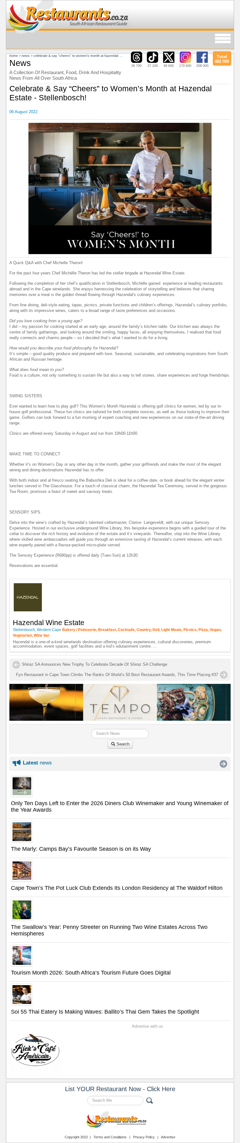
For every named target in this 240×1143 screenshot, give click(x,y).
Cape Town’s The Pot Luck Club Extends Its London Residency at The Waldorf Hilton (116, 888)
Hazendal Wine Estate (48, 623)
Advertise (168, 1137)
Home (13, 56)
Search (122, 744)
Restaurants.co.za (120, 1120)
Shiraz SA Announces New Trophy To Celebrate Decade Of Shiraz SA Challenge (94, 664)
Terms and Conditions (110, 1137)
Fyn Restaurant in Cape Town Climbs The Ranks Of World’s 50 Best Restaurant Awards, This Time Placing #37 (117, 674)
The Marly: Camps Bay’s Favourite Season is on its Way (81, 849)
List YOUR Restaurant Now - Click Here (120, 1088)
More (223, 764)
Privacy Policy (144, 1137)
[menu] (223, 39)
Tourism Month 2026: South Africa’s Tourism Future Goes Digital (91, 973)
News (26, 56)
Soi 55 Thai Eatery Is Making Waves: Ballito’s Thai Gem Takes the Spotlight (105, 1012)
